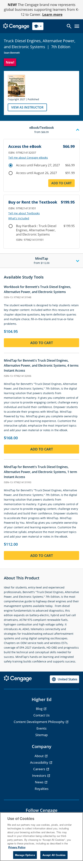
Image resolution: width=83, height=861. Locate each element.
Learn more (52, 14)
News (39, 782)
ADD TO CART (61, 183)
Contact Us (41, 715)
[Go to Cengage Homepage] (16, 26)
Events (41, 728)
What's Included (18, 218)
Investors (39, 775)
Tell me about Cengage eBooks (28, 157)
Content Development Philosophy (39, 722)
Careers (39, 769)
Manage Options (25, 855)
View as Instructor (27, 107)
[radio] (10, 165)
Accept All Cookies (53, 855)
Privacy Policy (16, 847)
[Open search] (69, 26)
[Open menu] (77, 26)
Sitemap (41, 735)
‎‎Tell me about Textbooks (24, 213)
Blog (39, 708)
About (39, 756)
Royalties (41, 788)
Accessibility (39, 762)
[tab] (41, 130)
